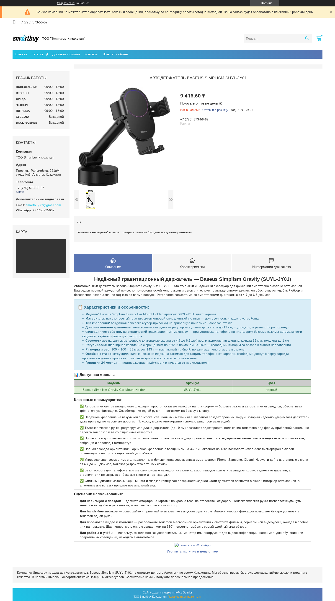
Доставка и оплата (66, 54)
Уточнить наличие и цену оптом (192, 551)
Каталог (37, 54)
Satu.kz (187, 592)
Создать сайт (66, 3)
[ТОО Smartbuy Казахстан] (26, 38)
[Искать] (307, 38)
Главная (21, 54)
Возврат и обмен (115, 54)
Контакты (91, 54)
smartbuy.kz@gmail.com (43, 205)
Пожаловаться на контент (184, 596)
